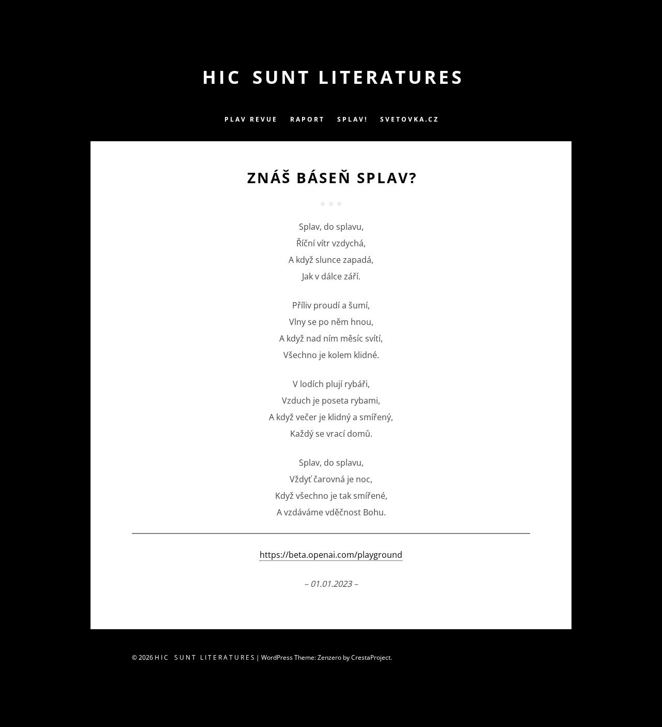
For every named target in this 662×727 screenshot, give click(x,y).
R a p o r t (306, 119)
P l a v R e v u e (250, 119)
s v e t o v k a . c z (409, 119)
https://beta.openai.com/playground (331, 554)
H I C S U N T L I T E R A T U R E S (331, 77)
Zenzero (329, 657)
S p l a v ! (351, 119)
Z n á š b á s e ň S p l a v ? (331, 177)
